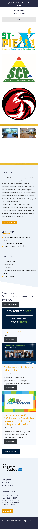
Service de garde (10, 262)
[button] (2, 136)
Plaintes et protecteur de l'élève (15, 246)
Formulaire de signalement (15, 243)
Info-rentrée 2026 (12, 332)
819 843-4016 (14, 3)
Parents (8, 268)
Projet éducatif (9, 277)
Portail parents (6, 480)
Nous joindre (26, 3)
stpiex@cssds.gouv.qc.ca (9, 504)
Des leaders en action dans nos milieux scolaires (18, 369)
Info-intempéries (7, 485)
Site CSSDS (5, 482)
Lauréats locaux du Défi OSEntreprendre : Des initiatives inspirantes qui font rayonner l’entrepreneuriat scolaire (19, 420)
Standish (4, 523)
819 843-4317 (14, 502)
